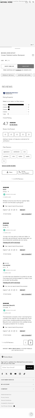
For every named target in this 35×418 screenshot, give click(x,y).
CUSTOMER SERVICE (7, 380)
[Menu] (33, 2)
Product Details (8, 75)
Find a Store (7, 357)
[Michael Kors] (6, 2)
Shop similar (9, 66)
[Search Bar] (30, 2)
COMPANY (4, 389)
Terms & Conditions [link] (6, 400)
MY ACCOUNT (5, 384)
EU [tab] (9, 60)
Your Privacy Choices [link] (6, 406)
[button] (31, 414)
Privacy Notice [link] (5, 397)
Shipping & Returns (24, 75)
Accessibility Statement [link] (7, 403)
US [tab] (6, 60)
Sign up (29, 367)
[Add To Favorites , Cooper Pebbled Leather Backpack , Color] (33, 55)
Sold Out (25, 66)
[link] (2, 374)
